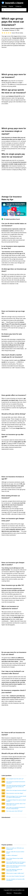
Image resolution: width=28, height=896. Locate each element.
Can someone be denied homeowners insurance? (15, 782)
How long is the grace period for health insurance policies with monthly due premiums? (15, 786)
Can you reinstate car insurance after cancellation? (15, 879)
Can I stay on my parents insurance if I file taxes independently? (15, 808)
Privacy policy (17, 893)
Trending (4, 6)
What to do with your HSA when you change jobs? (15, 848)
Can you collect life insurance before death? (15, 852)
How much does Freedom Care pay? (15, 876)
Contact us (18, 6)
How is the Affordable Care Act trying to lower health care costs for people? (16, 862)
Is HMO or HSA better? (12, 855)
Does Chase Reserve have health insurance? (14, 859)
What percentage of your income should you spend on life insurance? (16, 797)
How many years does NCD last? (14, 811)
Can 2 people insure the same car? (15, 778)
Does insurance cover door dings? (14, 793)
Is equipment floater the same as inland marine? (16, 800)
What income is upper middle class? (15, 873)
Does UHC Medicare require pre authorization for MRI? (14, 870)
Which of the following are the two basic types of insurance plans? (16, 866)
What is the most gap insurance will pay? (16, 790)
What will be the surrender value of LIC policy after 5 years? (15, 804)
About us (9, 893)
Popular (11, 6)
